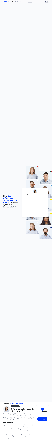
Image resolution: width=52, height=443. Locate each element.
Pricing (19, 1)
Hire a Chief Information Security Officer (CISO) (42, 419)
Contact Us (46, 1)
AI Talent (16, 1)
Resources (24, 1)
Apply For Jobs (30, 1)
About (21, 1)
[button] (13, 1)
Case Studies (10, 1)
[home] (5, 2)
